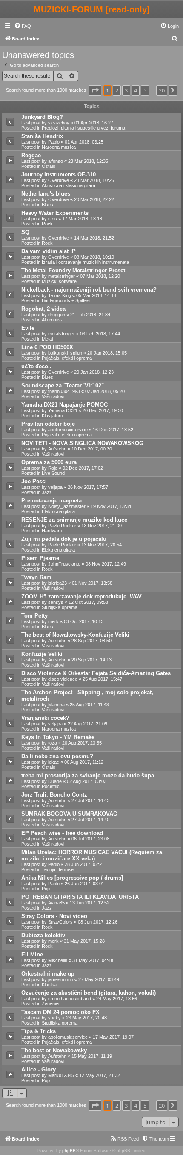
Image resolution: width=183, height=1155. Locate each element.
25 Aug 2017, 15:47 (102, 678)
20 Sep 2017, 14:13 (91, 659)
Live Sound (53, 473)
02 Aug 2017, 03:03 (86, 781)
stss (52, 218)
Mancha (56, 704)
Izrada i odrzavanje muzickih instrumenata (85, 262)
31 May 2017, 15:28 (84, 941)
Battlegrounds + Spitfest (66, 300)
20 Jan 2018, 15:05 (107, 352)
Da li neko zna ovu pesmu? (57, 756)
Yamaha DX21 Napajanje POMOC (64, 404)
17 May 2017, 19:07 (113, 1037)
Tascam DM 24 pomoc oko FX (60, 1012)
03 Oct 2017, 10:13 (83, 621)
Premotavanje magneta (51, 500)
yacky (54, 1017)
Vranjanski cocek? (45, 718)
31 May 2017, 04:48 (92, 960)
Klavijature (52, 415)
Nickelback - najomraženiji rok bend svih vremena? (89, 289)
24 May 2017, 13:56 (116, 998)
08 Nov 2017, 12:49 (106, 563)
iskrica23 (57, 583)
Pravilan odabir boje (48, 424)
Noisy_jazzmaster (67, 506)
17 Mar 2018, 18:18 (82, 218)
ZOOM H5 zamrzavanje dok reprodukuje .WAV (81, 596)
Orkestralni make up (47, 973)
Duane (55, 781)
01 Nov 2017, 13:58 (92, 583)
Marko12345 (61, 1075)
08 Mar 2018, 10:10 (94, 257)
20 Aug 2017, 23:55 (82, 742)
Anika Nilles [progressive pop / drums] (72, 878)
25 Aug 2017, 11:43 (89, 704)
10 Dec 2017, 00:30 (91, 448)
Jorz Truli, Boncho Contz (54, 794)
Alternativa (52, 319)
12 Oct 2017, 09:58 (88, 602)
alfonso (55, 161)
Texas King (59, 295)
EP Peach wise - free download (62, 833)
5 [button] (144, 90)
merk (53, 621)
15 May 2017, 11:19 (91, 1056)
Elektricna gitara (58, 511)
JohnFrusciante (64, 563)
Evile (27, 328)
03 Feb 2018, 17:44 (100, 333)
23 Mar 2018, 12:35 (88, 161)
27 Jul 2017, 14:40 (90, 819)
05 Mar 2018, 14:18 (96, 295)
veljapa (55, 487)
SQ (25, 232)
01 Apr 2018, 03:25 (84, 141)
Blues (47, 204)
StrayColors (60, 921)
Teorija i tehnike (58, 869)
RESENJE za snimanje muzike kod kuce (74, 520)
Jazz (47, 492)
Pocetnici (51, 786)
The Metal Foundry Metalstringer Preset (73, 270)
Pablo (54, 141)
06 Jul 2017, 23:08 (90, 838)
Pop (46, 888)
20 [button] (162, 90)
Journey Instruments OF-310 (58, 174)
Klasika (49, 984)
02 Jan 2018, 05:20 (105, 391)
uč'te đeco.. (36, 366)
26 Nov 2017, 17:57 (88, 487)
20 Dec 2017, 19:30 (103, 410)
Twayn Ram (36, 577)
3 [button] (126, 90)
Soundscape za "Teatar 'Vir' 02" (62, 385)
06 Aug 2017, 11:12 (83, 762)
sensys (55, 602)
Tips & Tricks (38, 1031)
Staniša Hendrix (42, 136)
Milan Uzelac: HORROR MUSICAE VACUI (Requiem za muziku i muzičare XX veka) (91, 855)
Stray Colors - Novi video (54, 916)
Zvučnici (50, 1003)
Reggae (31, 155)
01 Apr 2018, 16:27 (93, 122)
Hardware (52, 530)
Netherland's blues (45, 194)
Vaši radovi (53, 396)
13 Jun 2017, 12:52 (89, 902)
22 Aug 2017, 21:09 (87, 723)
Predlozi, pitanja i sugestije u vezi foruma (83, 127)
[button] (95, 90)
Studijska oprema (59, 607)
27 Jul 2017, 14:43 (90, 800)
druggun (56, 314)
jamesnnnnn (60, 979)
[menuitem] (22, 26)
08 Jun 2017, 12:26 (97, 921)
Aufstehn (57, 448)
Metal (47, 338)
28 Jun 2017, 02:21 (84, 864)
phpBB (69, 1150)
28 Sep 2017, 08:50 (91, 640)
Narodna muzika (59, 147)
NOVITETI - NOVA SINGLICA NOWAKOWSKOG (82, 443)
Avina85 (56, 902)
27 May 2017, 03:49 (98, 979)
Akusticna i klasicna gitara (68, 185)
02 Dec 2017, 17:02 (83, 468)
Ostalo (48, 166)
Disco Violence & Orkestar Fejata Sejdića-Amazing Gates (96, 673)
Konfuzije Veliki (42, 654)
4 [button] (135, 90)
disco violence (62, 678)
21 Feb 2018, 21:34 (90, 314)
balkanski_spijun (65, 352)
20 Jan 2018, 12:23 (94, 372)
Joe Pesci (34, 481)
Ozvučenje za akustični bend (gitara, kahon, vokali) (88, 993)
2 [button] (116, 90)
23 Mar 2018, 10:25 (94, 180)
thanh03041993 (64, 391)
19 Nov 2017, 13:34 (111, 506)
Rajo (52, 468)
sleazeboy (58, 122)
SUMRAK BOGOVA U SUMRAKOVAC (69, 814)
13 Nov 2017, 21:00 (101, 525)
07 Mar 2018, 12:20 (100, 276)
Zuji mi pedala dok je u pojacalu (63, 539)
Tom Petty (34, 615)
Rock (47, 223)
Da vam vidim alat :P (48, 251)
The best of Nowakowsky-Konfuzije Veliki (75, 635)
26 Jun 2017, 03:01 (84, 883)
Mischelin (57, 960)
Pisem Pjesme (40, 558)
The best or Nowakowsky (54, 1050)
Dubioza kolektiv (43, 935)
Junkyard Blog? (42, 117)
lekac (53, 762)
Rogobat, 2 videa (43, 309)
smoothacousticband (69, 998)
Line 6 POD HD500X (47, 347)
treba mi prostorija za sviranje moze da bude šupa (87, 775)
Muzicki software (59, 281)
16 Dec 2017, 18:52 (113, 429)
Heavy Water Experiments (55, 213)
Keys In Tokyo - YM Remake (57, 737)
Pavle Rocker (62, 525)
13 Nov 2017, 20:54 (101, 544)
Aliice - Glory (38, 1069)
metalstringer (61, 276)
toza (52, 742)
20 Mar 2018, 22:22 (94, 199)
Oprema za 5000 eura (49, 462)
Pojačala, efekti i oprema (67, 358)
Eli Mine (32, 954)
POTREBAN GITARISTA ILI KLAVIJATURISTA (80, 897)
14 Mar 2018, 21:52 (94, 237)
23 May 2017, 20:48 (86, 1017)
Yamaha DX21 (62, 410)
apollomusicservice (68, 429)
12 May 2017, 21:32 (99, 1075)
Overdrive (58, 180)
